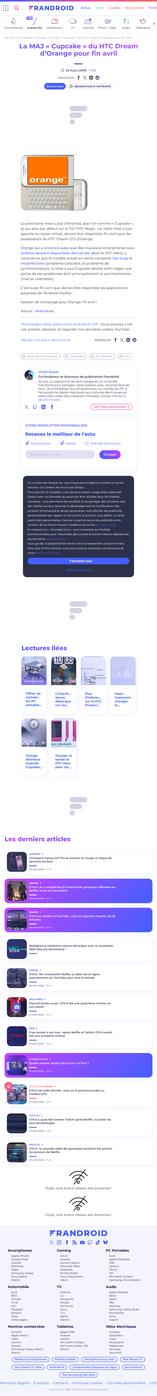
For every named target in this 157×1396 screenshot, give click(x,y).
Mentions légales (14, 1383)
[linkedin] (43, 407)
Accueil (10, 37)
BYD (14, 1295)
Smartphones (20, 1250)
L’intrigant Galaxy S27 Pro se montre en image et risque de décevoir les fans (70, 859)
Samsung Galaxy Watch (27, 1349)
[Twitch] (90, 1242)
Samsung (66, 1306)
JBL (111, 1302)
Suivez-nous (55, 86)
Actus (86, 8)
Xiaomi (15, 1280)
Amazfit (16, 1332)
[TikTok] (98, 1242)
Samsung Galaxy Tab (74, 1345)
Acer (112, 1256)
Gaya (112, 1339)
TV (59, 1287)
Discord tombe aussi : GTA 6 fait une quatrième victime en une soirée (70, 1005)
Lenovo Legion (70, 1262)
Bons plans (134, 8)
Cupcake (77, 356)
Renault (16, 1313)
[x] (27, 407)
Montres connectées (26, 1326)
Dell (111, 1262)
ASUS (64, 1256)
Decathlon (116, 1335)
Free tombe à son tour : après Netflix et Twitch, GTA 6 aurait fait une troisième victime (70, 1034)
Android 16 (57, 1367)
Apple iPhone (20, 1256)
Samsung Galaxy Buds (124, 1309)
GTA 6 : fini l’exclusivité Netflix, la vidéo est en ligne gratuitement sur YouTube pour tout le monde (64, 976)
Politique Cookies (88, 1383)
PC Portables (117, 1250)
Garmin (16, 1342)
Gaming (64, 1250)
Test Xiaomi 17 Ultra (28, 1367)
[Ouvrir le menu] (5, 8)
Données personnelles (126, 1383)
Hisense (65, 1292)
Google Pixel (19, 1259)
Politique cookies (47, 553)
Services (34, 1115)
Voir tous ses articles (110, 407)
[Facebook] (67, 1242)
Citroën (16, 1299)
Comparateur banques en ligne (95, 1367)
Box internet (133, 1367)
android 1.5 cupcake (42, 356)
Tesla (14, 1316)
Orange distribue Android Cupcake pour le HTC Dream (33, 761)
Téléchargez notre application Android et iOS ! (60, 324)
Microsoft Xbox (70, 1266)
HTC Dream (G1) (136, 356)
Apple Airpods (118, 1292)
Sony (63, 1309)
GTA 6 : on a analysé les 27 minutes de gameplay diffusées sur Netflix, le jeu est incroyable (72, 888)
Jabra (112, 1299)
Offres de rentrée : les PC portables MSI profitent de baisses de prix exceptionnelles (34, 699)
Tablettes (65, 1326)
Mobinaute (44, 311)
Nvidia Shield (69, 1273)
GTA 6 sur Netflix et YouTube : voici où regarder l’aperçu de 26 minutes (72, 917)
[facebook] (52, 407)
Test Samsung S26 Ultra (78, 1374)
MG (13, 1306)
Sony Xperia (19, 1276)
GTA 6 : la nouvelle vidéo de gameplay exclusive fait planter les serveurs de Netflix (70, 1150)
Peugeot (17, 1309)
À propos (41, 1383)
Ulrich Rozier (48, 372)
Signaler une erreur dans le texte (46, 340)
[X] (51, 1242)
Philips (64, 1302)
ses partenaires (56, 539)
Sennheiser (116, 1313)
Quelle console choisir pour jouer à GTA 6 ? (59, 1063)
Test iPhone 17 (132, 1359)
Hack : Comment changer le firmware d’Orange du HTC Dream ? (123, 699)
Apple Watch (19, 1335)
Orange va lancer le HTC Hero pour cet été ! (63, 761)
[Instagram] (59, 1242)
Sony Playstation (71, 1276)
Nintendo (66, 1269)
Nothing (114, 1306)
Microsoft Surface (121, 1276)
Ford (14, 1302)
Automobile (18, 1287)
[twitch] (35, 407)
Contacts (60, 1383)
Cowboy (114, 1332)
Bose (112, 1295)
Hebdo (70, 443)
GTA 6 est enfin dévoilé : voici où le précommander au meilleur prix (67, 1092)
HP (111, 1273)
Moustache (116, 1342)
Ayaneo (65, 1259)
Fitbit (14, 1339)
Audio (111, 1287)
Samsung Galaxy (22, 1273)
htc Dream (104, 356)
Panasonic (67, 1299)
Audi (14, 1292)
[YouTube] (82, 1242)
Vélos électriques (121, 1326)
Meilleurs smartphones (31, 1359)
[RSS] (75, 1242)
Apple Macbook (119, 1259)
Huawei (16, 1262)
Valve (63, 1280)
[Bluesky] (105, 1242)
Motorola (17, 1266)
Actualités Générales (32, 37)
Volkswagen (19, 1319)
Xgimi (64, 1316)
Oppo (15, 1269)
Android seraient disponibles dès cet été (55, 253)
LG (62, 1295)
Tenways (114, 1349)
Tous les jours (40, 443)
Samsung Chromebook (124, 1280)
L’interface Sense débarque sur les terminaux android (63, 699)
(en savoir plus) (106, 525)
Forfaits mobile (65, 1359)
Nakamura (116, 1345)
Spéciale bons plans (105, 443)
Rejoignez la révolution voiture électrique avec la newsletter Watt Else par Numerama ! (71, 947)
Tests (99, 8)
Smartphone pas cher (99, 1359)
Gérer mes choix (78, 569)
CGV (153, 1383)
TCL (62, 1313)
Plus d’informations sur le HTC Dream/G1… (93, 699)
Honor (113, 1269)
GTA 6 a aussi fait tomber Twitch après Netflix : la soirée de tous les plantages (70, 1121)
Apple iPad (67, 1332)
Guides (115, 8)
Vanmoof (115, 1352)
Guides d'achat (38, 1059)
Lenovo (114, 1266)
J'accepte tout (81, 561)
